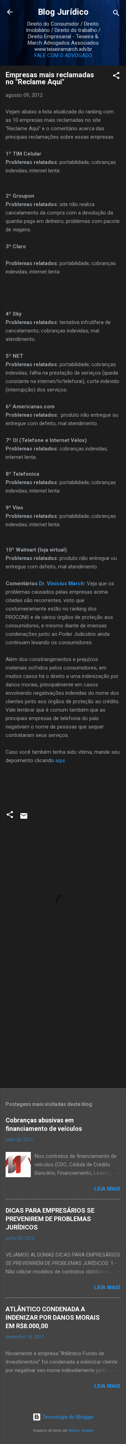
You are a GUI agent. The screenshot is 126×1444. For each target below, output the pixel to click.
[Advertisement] (63, 1033)
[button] (116, 76)
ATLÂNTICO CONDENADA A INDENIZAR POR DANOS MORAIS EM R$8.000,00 (53, 1317)
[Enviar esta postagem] (24, 818)
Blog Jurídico (63, 12)
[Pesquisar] (116, 14)
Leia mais (107, 1189)
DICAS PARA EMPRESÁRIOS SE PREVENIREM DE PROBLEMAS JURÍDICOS (50, 1219)
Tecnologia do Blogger (67, 1417)
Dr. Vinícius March (61, 583)
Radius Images (81, 1430)
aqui (60, 760)
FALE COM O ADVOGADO (63, 55)
